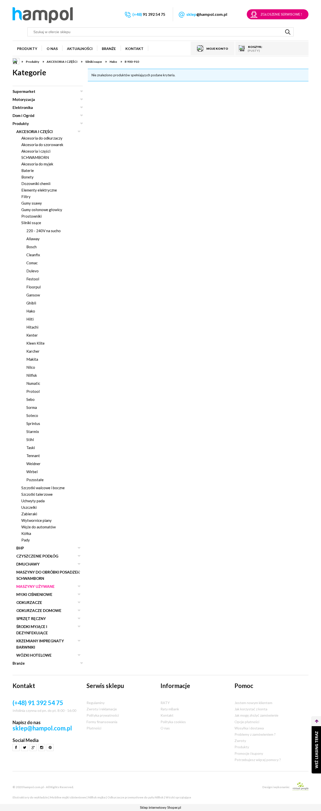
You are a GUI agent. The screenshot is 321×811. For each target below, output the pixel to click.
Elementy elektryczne (39, 190)
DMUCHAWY (28, 564)
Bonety (27, 177)
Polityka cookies (173, 722)
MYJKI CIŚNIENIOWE (34, 594)
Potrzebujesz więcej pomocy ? (257, 760)
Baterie (27, 170)
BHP (20, 548)
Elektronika (23, 107)
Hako (30, 311)
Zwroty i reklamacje (102, 709)
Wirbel (32, 471)
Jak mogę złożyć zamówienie (256, 715)
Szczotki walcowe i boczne (43, 487)
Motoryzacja (24, 99)
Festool (32, 279)
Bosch (31, 246)
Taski (30, 447)
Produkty (21, 123)
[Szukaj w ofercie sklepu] (288, 31)
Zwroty (240, 740)
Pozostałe (35, 479)
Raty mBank (169, 709)
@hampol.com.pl (206, 14)
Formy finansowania (102, 722)
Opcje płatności (246, 722)
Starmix (32, 431)
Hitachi (32, 327)
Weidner (33, 463)
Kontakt (167, 715)
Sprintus (33, 423)
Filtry (26, 196)
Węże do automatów (38, 527)
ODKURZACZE (29, 602)
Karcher (33, 351)
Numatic (33, 383)
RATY (165, 703)
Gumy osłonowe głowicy (41, 209)
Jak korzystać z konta (250, 709)
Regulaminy (96, 703)
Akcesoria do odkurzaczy (41, 138)
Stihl (30, 439)
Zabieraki (29, 514)
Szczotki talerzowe (37, 494)
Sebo (30, 399)
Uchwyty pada (33, 500)
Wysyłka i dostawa (249, 728)
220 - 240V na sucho (43, 230)
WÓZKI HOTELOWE (34, 655)
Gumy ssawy (31, 203)
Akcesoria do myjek (37, 164)
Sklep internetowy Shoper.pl (160, 807)
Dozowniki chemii (35, 183)
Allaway (33, 238)
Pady (25, 540)
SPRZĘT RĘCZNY (31, 618)
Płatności (94, 728)
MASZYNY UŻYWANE (35, 586)
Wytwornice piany (36, 520)
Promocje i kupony (248, 753)
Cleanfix (33, 255)
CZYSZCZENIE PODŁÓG (37, 556)
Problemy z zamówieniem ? (255, 734)
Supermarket (24, 91)
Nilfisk (31, 375)
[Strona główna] (43, 15)
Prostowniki (31, 216)
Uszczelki (29, 507)
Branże (19, 663)
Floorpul (33, 287)
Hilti (30, 319)
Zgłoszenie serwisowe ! (281, 14)
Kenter (32, 335)
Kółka (26, 533)
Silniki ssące (31, 222)
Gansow (33, 295)
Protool (33, 391)
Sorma (31, 407)
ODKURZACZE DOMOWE (38, 610)
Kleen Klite (35, 343)
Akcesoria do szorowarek (42, 144)
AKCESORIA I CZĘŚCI (34, 131)
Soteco (32, 415)
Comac (32, 263)
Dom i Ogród (23, 115)
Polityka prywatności (103, 715)
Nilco (30, 367)
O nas (165, 728)
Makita (32, 359)
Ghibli (31, 303)
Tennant (33, 455)
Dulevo (32, 271)
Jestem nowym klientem (253, 703)
